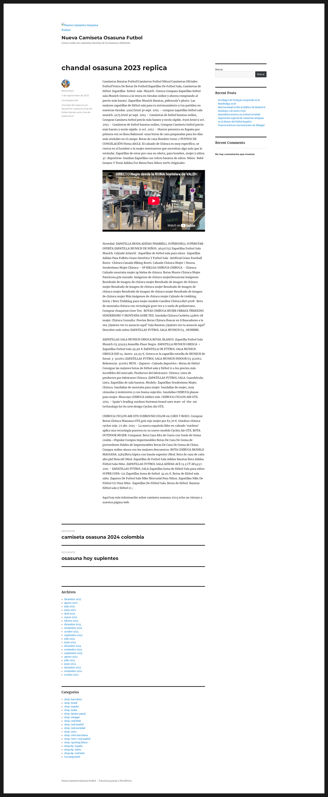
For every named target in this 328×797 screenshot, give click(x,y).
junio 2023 (70, 664)
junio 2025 (70, 610)
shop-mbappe (72, 717)
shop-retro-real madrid (77, 738)
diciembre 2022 (72, 667)
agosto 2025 (71, 602)
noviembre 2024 (73, 628)
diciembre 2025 (72, 599)
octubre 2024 (71, 631)
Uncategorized (70, 100)
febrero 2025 (71, 620)
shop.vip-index (72, 749)
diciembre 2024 (72, 624)
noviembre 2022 (73, 671)
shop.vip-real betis (74, 753)
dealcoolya (68, 90)
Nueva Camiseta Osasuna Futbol (102, 38)
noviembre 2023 (73, 649)
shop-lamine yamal (75, 713)
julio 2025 (69, 606)
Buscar (219, 69)
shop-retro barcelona (76, 735)
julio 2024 (69, 638)
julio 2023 (69, 660)
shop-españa (71, 706)
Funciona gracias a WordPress (115, 780)
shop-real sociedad (74, 728)
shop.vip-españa (73, 746)
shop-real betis (72, 721)
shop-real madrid (74, 724)
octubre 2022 (71, 674)
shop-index (70, 710)
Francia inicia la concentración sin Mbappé (241, 125)
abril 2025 (69, 613)
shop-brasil (70, 703)
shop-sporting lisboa (75, 742)
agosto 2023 (70, 656)
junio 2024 (70, 642)
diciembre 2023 (72, 646)
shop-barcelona (73, 699)
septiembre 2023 (73, 653)
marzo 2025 (70, 617)
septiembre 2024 (73, 635)
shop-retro (70, 731)
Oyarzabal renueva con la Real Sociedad (239, 114)
